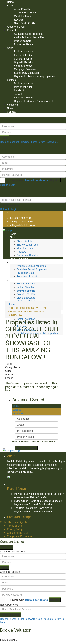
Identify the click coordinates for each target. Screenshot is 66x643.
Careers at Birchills (24, 23)
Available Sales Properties (28, 33)
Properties (12, 30)
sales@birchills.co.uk (21, 221)
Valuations (12, 104)
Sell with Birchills (23, 58)
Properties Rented (24, 44)
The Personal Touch (25, 12)
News (10, 108)
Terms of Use (14, 525)
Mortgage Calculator (25, 69)
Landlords (19, 90)
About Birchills (22, 9)
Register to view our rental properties (34, 101)
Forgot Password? (48, 141)
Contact (11, 111)
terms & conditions (36, 180)
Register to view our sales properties (34, 76)
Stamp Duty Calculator (26, 72)
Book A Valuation (23, 51)
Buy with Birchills (23, 62)
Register (54, 180)
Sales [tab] (15, 405)
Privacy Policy (14, 529)
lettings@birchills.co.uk (22, 225)
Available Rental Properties (29, 37)
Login (4, 137)
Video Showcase (23, 65)
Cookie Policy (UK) (17, 532)
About (10, 5)
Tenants (18, 94)
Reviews (18, 19)
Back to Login (7, 185)
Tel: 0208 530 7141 (20, 218)
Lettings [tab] (16, 409)
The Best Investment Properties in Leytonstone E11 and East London (33, 509)
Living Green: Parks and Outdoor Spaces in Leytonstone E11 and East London (38, 502)
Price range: (19, 441)
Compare (6, 547)
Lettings (11, 79)
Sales (10, 48)
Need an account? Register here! (18, 141)
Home (10, 2)
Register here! (8, 619)
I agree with (29, 180)
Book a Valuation (15, 630)
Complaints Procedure (19, 536)
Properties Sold (22, 41)
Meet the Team (22, 16)
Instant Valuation (23, 55)
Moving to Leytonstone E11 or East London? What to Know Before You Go (39, 495)
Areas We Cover (16, 26)
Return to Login (8, 209)
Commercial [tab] (19, 413)
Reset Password (10, 205)
